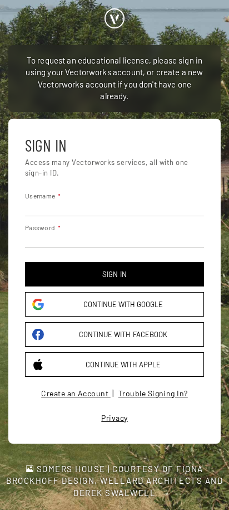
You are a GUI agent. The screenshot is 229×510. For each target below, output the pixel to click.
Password (40, 227)
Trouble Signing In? (153, 393)
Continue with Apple (123, 364)
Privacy (114, 417)
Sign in (114, 274)
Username (40, 196)
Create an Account (76, 393)
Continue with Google (123, 304)
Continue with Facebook (123, 334)
